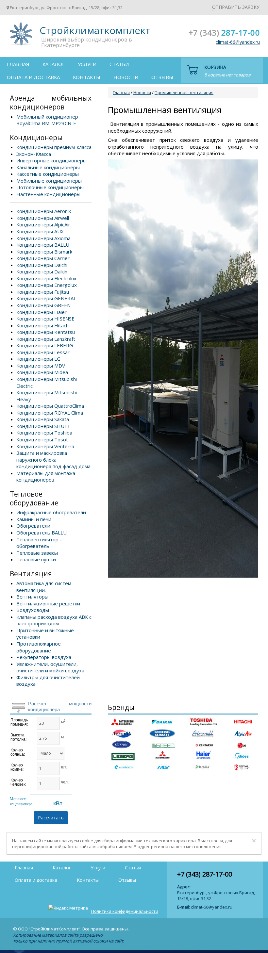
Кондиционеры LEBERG (44, 345)
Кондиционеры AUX (40, 231)
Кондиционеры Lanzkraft (45, 339)
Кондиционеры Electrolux (46, 278)
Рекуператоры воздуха (43, 657)
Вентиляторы (32, 596)
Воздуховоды (32, 610)
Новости (125, 77)
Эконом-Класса (33, 154)
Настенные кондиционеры (48, 194)
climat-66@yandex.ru (238, 42)
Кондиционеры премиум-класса (54, 147)
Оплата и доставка (33, 77)
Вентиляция (31, 573)
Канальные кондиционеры (48, 167)
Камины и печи (33, 519)
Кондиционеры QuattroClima (50, 406)
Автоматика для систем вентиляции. (43, 586)
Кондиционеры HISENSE (45, 318)
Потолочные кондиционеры (50, 187)
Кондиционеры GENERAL (46, 298)
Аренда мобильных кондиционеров (51, 102)
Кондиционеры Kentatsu (45, 332)
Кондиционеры (36, 137)
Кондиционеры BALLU (42, 244)
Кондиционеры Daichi (41, 265)
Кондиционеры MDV (40, 365)
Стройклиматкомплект (20, 36)
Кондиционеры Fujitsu (42, 291)
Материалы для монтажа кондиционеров (45, 476)
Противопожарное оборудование (38, 647)
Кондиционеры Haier (41, 312)
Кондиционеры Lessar (43, 352)
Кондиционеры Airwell (42, 218)
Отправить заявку (236, 7)
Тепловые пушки (36, 559)
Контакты (86, 77)
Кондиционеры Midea (42, 372)
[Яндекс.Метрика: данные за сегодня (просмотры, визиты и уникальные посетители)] (68, 908)
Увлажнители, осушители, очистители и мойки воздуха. (50, 667)
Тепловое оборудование (34, 498)
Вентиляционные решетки (48, 603)
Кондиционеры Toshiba (44, 432)
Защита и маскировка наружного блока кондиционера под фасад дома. (54, 459)
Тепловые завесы (37, 553)
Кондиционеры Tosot (42, 439)
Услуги (87, 64)
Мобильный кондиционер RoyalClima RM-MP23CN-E (47, 120)
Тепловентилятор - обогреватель (39, 543)
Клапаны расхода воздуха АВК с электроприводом (54, 620)
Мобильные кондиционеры (49, 180)
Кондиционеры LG (38, 358)
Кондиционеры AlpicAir (43, 224)
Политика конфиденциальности (124, 911)
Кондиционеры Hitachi (43, 325)
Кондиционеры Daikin (41, 271)
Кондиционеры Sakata (42, 419)
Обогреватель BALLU (41, 532)
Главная (18, 64)
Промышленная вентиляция (184, 92)
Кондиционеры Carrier (43, 258)
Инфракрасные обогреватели (51, 512)
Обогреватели (33, 525)
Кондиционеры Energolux (46, 285)
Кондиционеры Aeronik (43, 211)
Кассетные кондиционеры (47, 174)
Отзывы (162, 77)
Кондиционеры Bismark (44, 251)
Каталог (53, 64)
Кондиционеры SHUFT (43, 426)
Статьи (119, 64)
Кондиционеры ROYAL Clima (49, 412)
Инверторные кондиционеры (51, 160)
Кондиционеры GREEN (43, 305)
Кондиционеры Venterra (45, 446)
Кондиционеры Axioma (43, 238)
